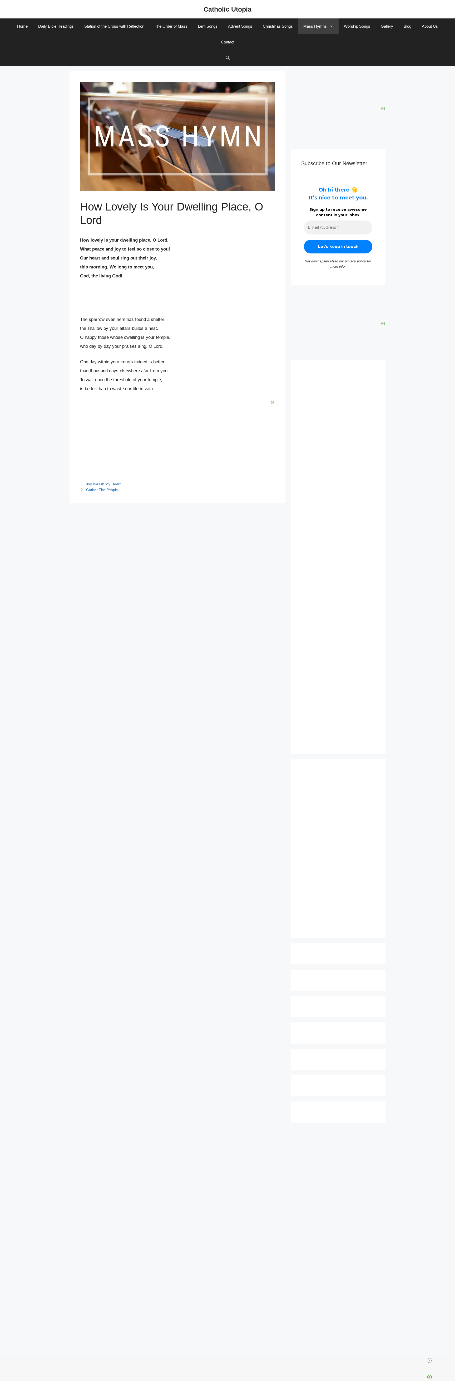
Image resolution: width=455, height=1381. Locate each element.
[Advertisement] (338, 556)
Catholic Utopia (227, 9)
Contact (227, 42)
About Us (430, 26)
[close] (429, 1360)
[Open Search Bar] (227, 58)
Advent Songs (240, 26)
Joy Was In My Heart (103, 484)
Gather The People (102, 490)
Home (22, 26)
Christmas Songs (278, 26)
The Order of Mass (171, 26)
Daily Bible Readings (56, 26)
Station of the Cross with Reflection (114, 26)
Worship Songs (357, 26)
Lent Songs (207, 26)
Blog (407, 26)
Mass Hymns (315, 26)
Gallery (387, 26)
